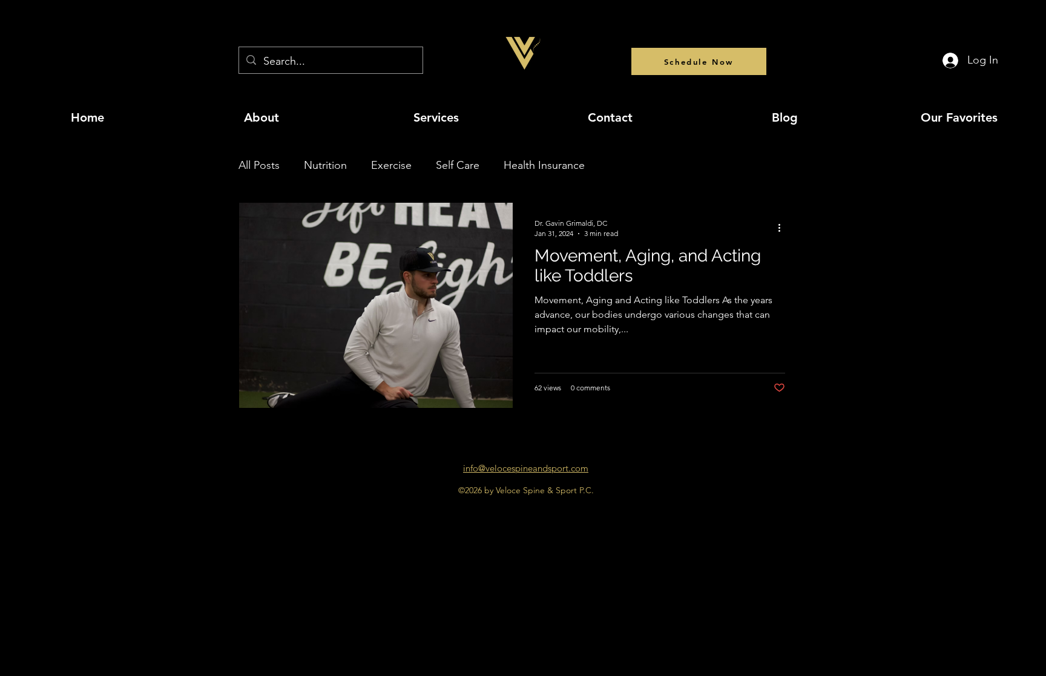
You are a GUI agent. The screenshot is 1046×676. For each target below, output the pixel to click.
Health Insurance (544, 165)
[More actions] (783, 227)
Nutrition (325, 165)
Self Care (457, 165)
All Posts (259, 165)
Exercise (391, 165)
